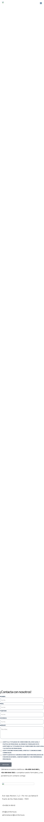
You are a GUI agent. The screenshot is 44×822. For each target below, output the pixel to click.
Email (2, 703)
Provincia (3, 718)
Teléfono (3, 711)
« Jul (2, 678)
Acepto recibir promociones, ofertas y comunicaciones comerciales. (22, 751)
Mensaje (3, 725)
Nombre (2, 696)
